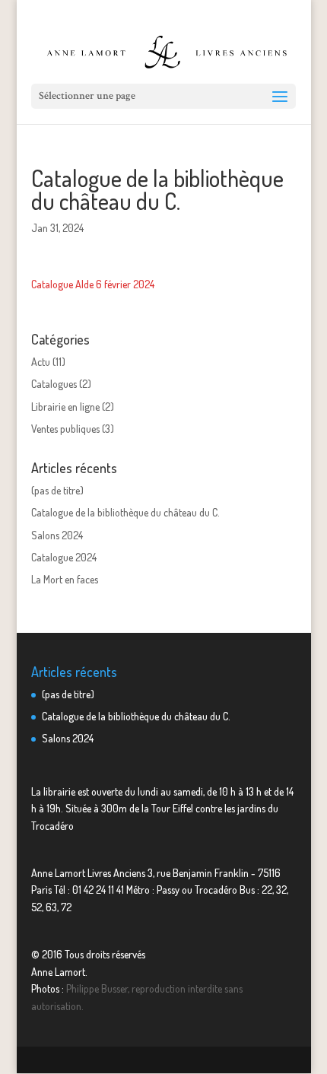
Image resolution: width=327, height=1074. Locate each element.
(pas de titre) (57, 490)
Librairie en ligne (65, 406)
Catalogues (54, 383)
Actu (40, 361)
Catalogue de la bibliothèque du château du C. (125, 512)
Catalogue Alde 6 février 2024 (92, 284)
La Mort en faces (64, 579)
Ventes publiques (65, 428)
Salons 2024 (57, 535)
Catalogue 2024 (64, 557)
